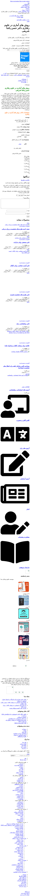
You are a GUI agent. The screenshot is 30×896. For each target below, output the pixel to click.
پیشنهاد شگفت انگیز (22, 67)
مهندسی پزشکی (19, 813)
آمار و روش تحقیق (18, 837)
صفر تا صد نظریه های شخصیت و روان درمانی (15, 229)
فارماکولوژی (20, 804)
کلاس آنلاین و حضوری (22, 420)
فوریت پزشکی (19, 772)
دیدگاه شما (26, 198)
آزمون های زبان (24, 448)
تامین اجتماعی (19, 867)
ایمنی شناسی (19, 797)
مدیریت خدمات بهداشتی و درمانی (14, 823)
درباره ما (24, 748)
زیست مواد (20, 863)
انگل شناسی (20, 791)
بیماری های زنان (19, 848)
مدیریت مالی (20, 829)
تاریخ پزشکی (20, 850)
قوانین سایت (23, 744)
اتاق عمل (24, 732)
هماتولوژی (20, 799)
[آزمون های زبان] (15, 445)
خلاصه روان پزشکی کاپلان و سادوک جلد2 (17, 345)
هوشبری (21, 771)
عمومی (21, 861)
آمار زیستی (20, 815)
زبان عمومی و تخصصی (17, 864)
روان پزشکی (20, 839)
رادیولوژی (20, 856)
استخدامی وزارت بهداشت (19, 733)
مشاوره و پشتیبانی (23, 537)
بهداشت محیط (19, 831)
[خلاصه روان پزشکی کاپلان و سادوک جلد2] (17, 332)
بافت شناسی (20, 780)
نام (28, 210)
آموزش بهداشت (19, 834)
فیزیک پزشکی (19, 819)
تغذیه (22, 857)
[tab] (24, 79)
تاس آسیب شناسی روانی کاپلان (19, 265)
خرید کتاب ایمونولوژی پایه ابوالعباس (17, 718)
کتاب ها (24, 742)
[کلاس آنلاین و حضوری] (15, 417)
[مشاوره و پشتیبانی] (15, 534)
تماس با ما (23, 746)
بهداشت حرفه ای (19, 826)
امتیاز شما (26, 195)
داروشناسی (20, 801)
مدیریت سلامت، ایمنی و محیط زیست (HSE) (12, 825)
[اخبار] (15, 506)
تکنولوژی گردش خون (17, 790)
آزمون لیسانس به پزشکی (19, 735)
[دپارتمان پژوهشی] (15, 564)
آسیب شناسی (19, 841)
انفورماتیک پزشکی (18, 812)
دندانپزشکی (20, 853)
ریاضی (21, 816)
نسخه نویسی (20, 803)
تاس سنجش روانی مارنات (21, 242)
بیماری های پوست (18, 851)
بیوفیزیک (21, 810)
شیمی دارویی (19, 806)
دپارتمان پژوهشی (24, 567)
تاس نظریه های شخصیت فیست (19, 294)
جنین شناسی (20, 781)
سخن (28, 21)
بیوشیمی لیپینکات (21, 717)
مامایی (24, 730)
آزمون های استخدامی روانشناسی (19, 390)
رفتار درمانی (20, 844)
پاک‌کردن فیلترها (25, 180)
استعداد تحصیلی (19, 869)
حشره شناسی (19, 870)
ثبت (28, 70)
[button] (24, 226)
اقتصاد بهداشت (19, 835)
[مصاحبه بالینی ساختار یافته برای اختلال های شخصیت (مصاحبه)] (17, 351)
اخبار (27, 509)
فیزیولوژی (20, 778)
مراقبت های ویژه (18, 765)
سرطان (21, 854)
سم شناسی (20, 807)
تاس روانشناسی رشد (22, 323)
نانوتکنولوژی (20, 820)
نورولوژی (20, 858)
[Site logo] (24, 7)
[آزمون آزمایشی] (15, 475)
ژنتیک (21, 793)
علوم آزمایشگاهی (21, 736)
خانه (28, 11)
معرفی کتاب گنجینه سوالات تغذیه (17, 708)
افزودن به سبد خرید (24, 51)
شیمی (21, 818)
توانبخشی (20, 774)
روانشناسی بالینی (22, 11)
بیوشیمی (21, 785)
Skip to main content (24, 1)
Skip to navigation (14, 1)
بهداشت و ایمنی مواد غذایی (16, 832)
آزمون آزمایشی (24, 479)
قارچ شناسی (20, 796)
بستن (28, 754)
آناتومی (21, 777)
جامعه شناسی (19, 866)
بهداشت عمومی (19, 828)
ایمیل (27, 213)
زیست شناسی (19, 787)
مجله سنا (24, 745)
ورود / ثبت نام (22, 886)
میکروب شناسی (19, 788)
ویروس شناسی (19, 794)
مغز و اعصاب (19, 847)
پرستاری (24, 729)
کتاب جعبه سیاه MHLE (20, 723)
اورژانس (21, 763)
